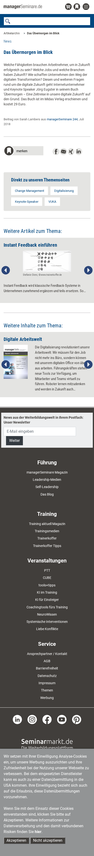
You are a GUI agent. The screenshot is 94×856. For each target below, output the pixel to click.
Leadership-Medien (47, 480)
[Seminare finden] (47, 744)
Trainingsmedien (47, 531)
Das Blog (47, 494)
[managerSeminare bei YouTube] (62, 719)
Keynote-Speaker (26, 201)
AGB (47, 661)
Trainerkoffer (47, 538)
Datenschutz (47, 676)
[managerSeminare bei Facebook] (47, 719)
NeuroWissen (47, 614)
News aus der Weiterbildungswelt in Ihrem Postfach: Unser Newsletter (43, 420)
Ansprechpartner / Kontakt (47, 654)
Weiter (14, 440)
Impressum (47, 683)
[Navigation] (86, 6)
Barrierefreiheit (47, 668)
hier (38, 831)
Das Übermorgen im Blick (43, 33)
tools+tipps (47, 585)
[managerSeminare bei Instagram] (32, 719)
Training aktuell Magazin (47, 524)
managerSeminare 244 (62, 119)
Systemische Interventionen (47, 622)
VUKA (52, 201)
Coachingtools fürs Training (47, 607)
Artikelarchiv (12, 33)
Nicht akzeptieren (47, 840)
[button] (23, 151)
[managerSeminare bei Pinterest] (77, 719)
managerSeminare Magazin (47, 472)
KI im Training (47, 592)
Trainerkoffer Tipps (47, 546)
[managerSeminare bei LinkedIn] (17, 719)
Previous (5, 270)
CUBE (47, 578)
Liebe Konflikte (47, 629)
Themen (47, 690)
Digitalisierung (64, 191)
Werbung (47, 698)
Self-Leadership (47, 487)
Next (88, 270)
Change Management (29, 191)
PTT (47, 570)
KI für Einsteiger (47, 600)
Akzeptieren (16, 840)
